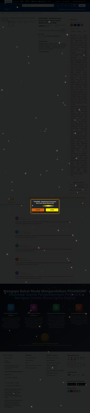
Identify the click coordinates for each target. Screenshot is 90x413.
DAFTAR (38, 210)
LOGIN (52, 210)
